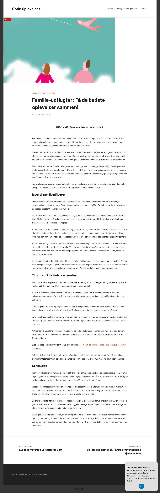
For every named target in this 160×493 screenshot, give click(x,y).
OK (141, 486)
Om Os (143, 8)
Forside (110, 8)
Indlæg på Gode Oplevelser (127, 8)
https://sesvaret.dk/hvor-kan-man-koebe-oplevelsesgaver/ (99, 344)
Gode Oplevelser (26, 8)
